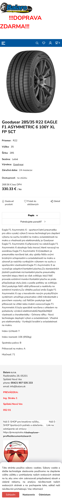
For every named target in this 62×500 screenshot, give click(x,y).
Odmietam (44, 494)
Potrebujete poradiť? (31, 221)
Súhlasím (10, 494)
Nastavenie (29, 494)
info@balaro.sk (17, 386)
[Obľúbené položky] (43, 43)
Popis (31, 215)
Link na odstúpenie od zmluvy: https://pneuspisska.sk (28, 431)
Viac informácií (35, 489)
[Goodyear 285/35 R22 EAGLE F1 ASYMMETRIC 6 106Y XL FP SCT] (31, 82)
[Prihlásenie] (50, 43)
